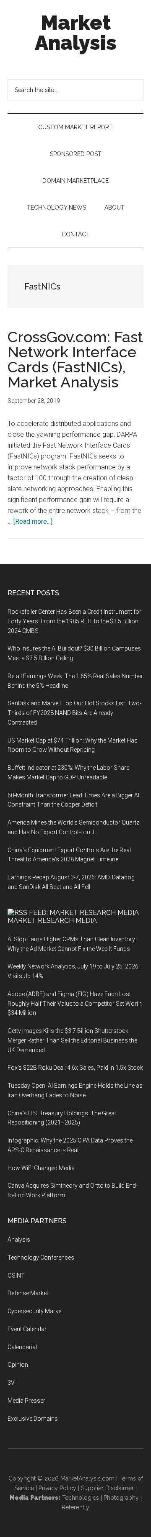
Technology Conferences (41, 1257)
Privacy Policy (57, 1488)
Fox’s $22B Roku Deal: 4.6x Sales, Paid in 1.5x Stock (75, 1067)
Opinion (18, 1364)
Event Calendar (27, 1329)
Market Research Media (52, 921)
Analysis (19, 1239)
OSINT (16, 1275)
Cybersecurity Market (35, 1311)
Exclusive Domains (33, 1418)
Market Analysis (76, 32)
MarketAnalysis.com (87, 1478)
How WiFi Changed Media (41, 1168)
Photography (121, 1497)
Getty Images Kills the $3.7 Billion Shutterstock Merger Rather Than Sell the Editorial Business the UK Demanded (72, 1040)
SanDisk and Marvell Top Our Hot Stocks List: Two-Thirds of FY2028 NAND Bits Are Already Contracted (74, 713)
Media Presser (26, 1400)
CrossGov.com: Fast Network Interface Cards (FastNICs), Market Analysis (75, 359)
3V (11, 1382)
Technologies (80, 1497)
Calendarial (22, 1347)
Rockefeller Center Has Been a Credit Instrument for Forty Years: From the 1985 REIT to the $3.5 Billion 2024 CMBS (74, 621)
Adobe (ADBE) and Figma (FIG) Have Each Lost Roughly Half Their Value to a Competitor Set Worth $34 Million (75, 1004)
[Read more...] (32, 521)
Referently (75, 1507)
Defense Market (28, 1293)
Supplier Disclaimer (107, 1488)
